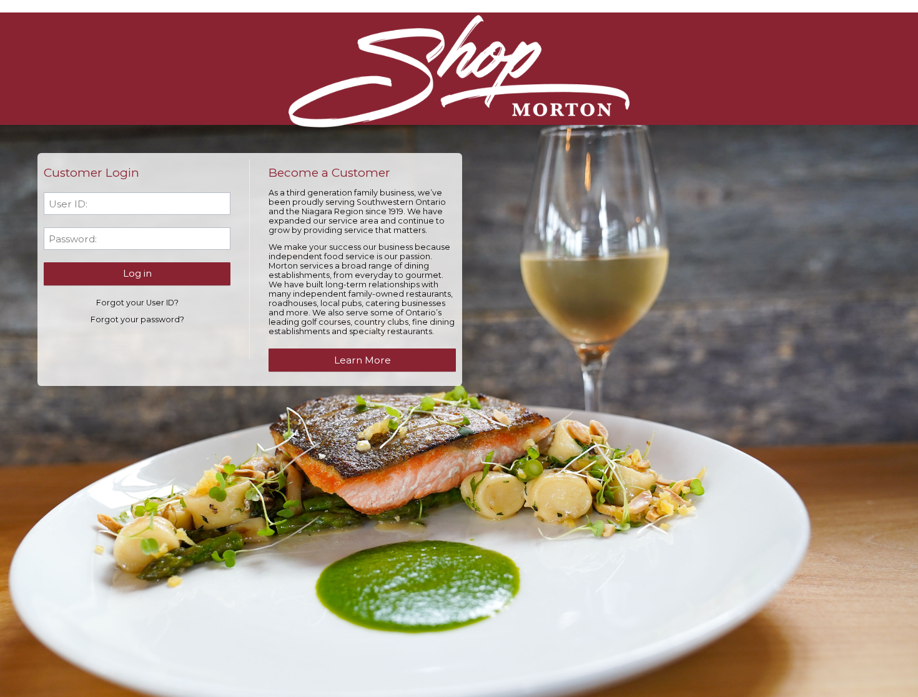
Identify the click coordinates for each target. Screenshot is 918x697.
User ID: (68, 204)
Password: (73, 239)
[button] (137, 273)
